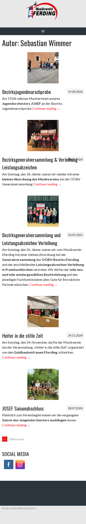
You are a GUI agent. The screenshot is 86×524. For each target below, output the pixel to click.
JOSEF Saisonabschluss (23, 408)
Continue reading (46, 108)
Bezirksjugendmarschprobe (26, 91)
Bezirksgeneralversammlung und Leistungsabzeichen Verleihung (31, 239)
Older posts (13, 439)
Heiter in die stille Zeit (22, 335)
